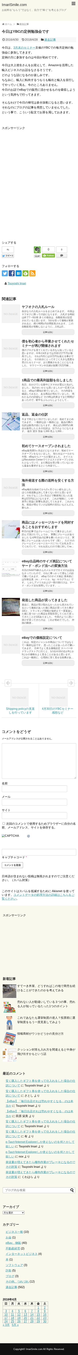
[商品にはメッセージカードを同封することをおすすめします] (11, 529)
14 (32, 1314)
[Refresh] (29, 836)
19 (18, 1317)
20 (25, 1317)
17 (6, 1317)
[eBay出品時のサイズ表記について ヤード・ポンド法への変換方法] (11, 568)
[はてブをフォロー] (19, 273)
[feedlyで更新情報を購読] (25, 273)
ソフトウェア (14, 1265)
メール (6, 796)
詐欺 (8, 1270)
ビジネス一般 (14, 1231)
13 (25, 1314)
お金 (8, 1237)
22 (38, 1317)
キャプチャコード (13, 857)
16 (44, 1314)
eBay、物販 (13, 1242)
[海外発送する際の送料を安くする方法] (11, 487)
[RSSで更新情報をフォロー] (32, 273)
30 (44, 1321)
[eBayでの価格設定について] (11, 644)
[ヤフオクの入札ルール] (11, 314)
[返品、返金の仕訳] (11, 421)
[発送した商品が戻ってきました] (11, 607)
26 (18, 1321)
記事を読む (48, 332)
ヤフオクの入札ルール (38, 307)
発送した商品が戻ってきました (44, 600)
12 (18, 1314)
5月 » (15, 1324)
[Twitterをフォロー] (5, 273)
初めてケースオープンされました (46, 446)
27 (25, 1321)
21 (32, 1317)
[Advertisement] (32, 155)
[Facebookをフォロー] (12, 273)
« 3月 (6, 1324)
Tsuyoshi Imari (17, 283)
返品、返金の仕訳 (35, 414)
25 (12, 1321)
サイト (6, 810)
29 (38, 1321)
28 (32, 1321)
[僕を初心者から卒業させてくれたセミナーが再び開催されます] (11, 348)
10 (6, 1314)
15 (38, 1314)
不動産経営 (13, 1248)
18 (12, 1317)
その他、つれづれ (17, 1281)
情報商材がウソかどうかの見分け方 (40, 1033)
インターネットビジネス (22, 1253)
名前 (5, 783)
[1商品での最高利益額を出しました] (11, 387)
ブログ (10, 1276)
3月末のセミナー (24, 47)
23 (44, 1317)
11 (12, 1314)
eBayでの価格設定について (42, 637)
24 (6, 1321)
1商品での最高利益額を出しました (47, 380)
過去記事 (50, 39)
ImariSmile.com (14, 5)
